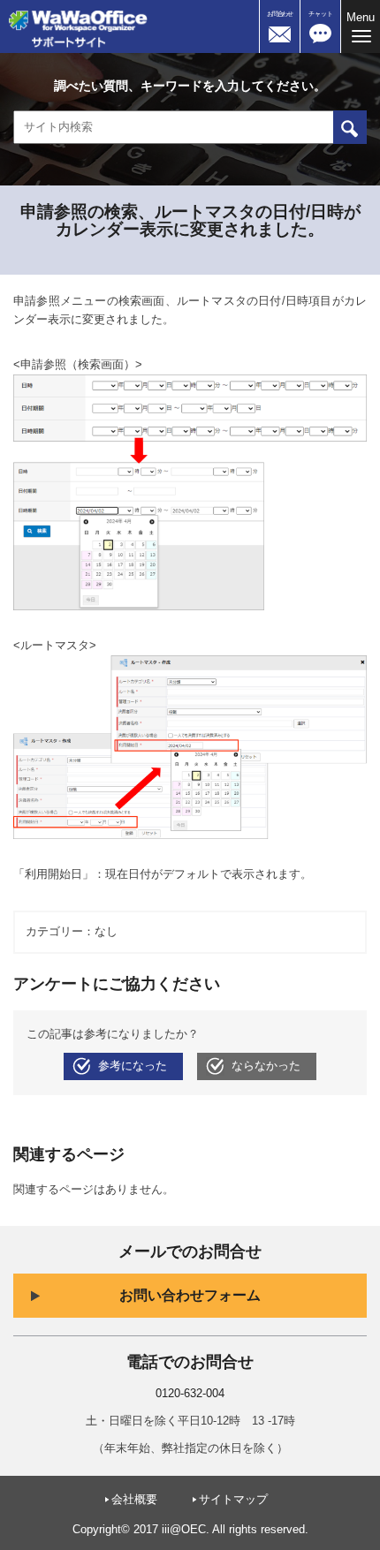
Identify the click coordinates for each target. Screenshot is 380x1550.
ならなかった (266, 1066)
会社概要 (134, 1499)
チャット (320, 14)
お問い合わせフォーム (190, 1295)
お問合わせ (280, 14)
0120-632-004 (190, 1393)
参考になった (132, 1066)
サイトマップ (233, 1499)
